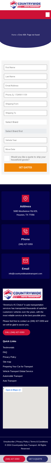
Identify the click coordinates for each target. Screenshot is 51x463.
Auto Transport (9, 381)
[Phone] (25, 231)
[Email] (25, 260)
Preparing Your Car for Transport (18, 366)
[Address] (25, 198)
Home (13, 35)
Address (25, 206)
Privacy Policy (9, 357)
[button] (48, 14)
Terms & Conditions (39, 441)
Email (25, 268)
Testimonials (8, 347)
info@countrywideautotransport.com (25, 273)
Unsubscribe (9, 441)
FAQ (5, 352)
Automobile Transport (13, 376)
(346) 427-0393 (26, 244)
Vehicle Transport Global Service (18, 371)
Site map (7, 362)
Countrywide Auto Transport (24, 445)
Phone (25, 239)
